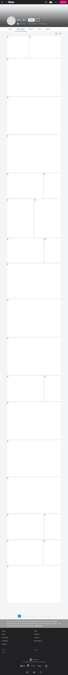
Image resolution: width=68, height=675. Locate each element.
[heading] (10, 2)
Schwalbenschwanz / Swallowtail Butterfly (48, 398)
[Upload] (50, 2)
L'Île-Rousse (11, 600)
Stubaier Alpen (12, 93)
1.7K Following (42, 24)
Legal (3, 650)
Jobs (35, 631)
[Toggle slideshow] (56, 33)
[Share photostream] (60, 33)
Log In (55, 2)
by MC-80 (10, 56)
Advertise (36, 634)
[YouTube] (34, 672)
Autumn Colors (12, 372)
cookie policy (38, 626)
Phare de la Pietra (13, 131)
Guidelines (5, 641)
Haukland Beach (12, 334)
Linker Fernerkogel (35, 55)
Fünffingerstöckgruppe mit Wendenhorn (19, 562)
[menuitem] (46, 2)
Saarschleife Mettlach (14, 170)
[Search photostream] (53, 33)
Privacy (36, 650)
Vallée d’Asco (11, 195)
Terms (3, 652)
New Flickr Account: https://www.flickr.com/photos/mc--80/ (14, 55)
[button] (23, 56)
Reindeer (10, 536)
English (4, 644)
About (3, 631)
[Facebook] (27, 672)
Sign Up (63, 2)
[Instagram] (41, 672)
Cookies (36, 637)
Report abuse (38, 641)
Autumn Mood (12, 398)
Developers (5, 637)
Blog (3, 634)
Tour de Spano (12, 437)
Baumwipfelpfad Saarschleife (48, 195)
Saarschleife (11, 260)
